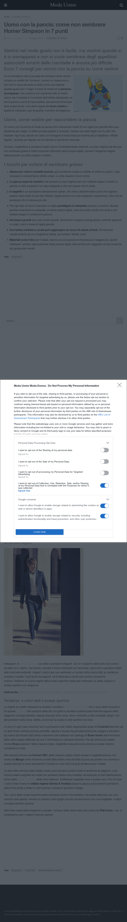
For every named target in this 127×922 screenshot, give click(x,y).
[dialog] (63, 461)
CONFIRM (40, 532)
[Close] (120, 386)
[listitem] (63, 443)
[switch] (104, 450)
